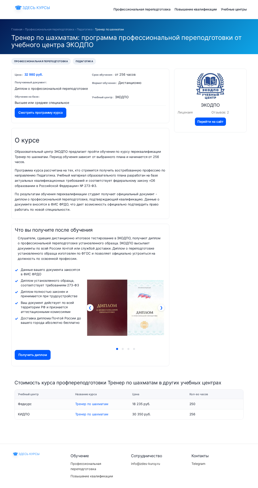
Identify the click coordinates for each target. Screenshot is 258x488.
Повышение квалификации (196, 9)
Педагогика (85, 29)
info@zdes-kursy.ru (145, 464)
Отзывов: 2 (220, 112)
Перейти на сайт (210, 122)
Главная (16, 29)
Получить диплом (32, 355)
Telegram (198, 464)
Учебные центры (234, 9)
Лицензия (185, 112)
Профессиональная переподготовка (142, 9)
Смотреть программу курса (40, 112)
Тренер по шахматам (91, 404)
